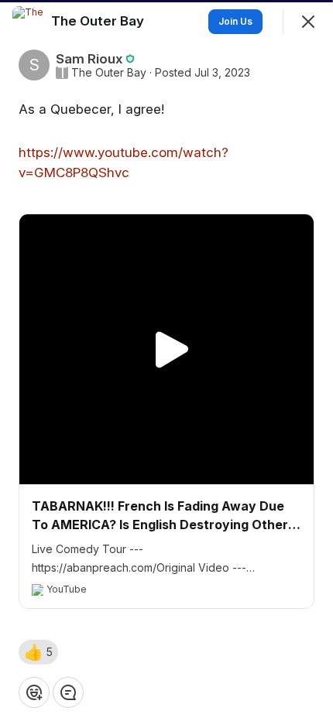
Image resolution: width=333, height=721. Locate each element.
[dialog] (166, 360)
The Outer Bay (108, 73)
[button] (38, 652)
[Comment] (68, 692)
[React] (34, 692)
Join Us (235, 21)
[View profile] (27, 21)
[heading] (99, 21)
